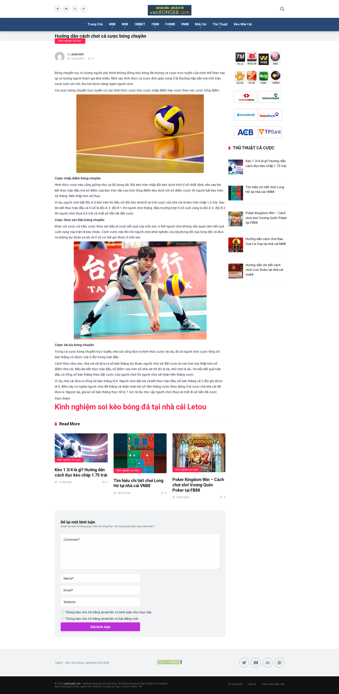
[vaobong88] (169, 10)
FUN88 (170, 24)
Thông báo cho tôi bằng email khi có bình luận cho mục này (108, 612)
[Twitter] (58, 9)
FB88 (155, 24)
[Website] (84, 9)
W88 (125, 24)
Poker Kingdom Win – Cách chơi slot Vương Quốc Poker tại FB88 (198, 484)
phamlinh (78, 54)
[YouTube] (66, 9)
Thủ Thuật (220, 24)
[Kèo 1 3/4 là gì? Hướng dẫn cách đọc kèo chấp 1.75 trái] (81, 447)
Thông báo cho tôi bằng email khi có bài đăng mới (101, 619)
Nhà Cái (200, 24)
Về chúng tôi (235, 684)
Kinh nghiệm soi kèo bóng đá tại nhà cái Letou (130, 407)
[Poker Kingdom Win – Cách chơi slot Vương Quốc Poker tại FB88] (198, 452)
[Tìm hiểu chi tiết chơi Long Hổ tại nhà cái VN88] (140, 453)
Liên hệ (252, 684)
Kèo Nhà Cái (243, 24)
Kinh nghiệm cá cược (70, 40)
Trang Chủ (95, 24)
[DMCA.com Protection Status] (169, 663)
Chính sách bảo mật (273, 684)
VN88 (185, 24)
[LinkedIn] (75, 9)
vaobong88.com (72, 683)
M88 (112, 24)
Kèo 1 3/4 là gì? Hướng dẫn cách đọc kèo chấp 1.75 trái (81, 472)
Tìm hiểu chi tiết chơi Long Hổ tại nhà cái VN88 (138, 483)
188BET (139, 24)
